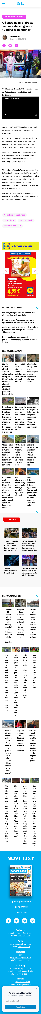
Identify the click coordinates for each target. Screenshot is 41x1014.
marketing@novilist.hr (23, 971)
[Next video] (11, 115)
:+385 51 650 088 (24, 974)
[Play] (5, 115)
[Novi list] (20, 3)
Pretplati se (20, 1007)
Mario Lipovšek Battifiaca (14, 215)
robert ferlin (9, 220)
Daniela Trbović (26, 220)
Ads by (34, 117)
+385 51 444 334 (24, 947)
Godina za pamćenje (12, 226)
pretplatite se (21, 906)
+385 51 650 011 (24, 936)
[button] (35, 271)
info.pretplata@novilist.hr (20, 958)
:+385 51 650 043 (23, 960)
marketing (22, 912)
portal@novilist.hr (23, 944)
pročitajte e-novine (21, 901)
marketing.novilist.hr (22, 968)
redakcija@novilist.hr (24, 933)
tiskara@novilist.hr (24, 984)
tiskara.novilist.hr (22, 982)
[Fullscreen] (36, 115)
